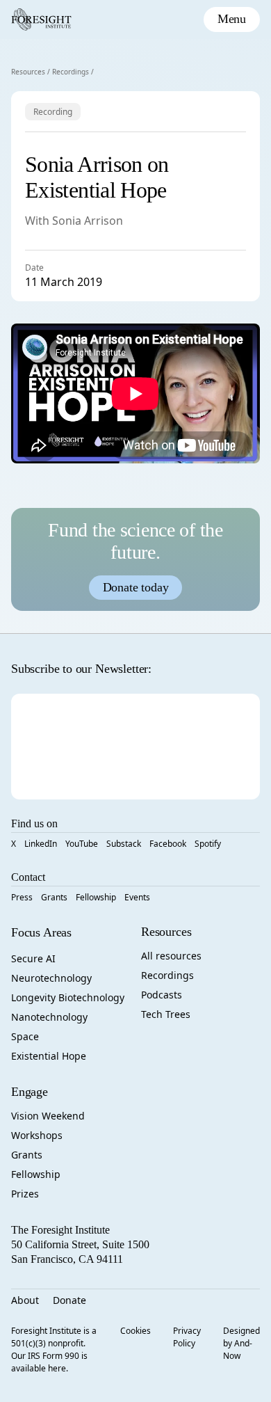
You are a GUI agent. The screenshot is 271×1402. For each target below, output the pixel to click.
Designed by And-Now (241, 1343)
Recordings (70, 72)
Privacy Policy (187, 1337)
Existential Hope (48, 1055)
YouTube (81, 844)
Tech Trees (165, 1014)
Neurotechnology (51, 978)
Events (137, 897)
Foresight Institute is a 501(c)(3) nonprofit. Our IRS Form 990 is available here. (54, 1349)
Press (22, 897)
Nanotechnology (49, 1016)
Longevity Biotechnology (67, 997)
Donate (69, 1300)
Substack (123, 844)
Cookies (135, 1331)
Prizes (25, 1193)
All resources (171, 955)
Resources (28, 72)
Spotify (208, 844)
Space (25, 1036)
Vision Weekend (48, 1115)
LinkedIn (40, 844)
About (25, 1300)
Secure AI (33, 958)
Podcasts (161, 994)
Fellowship (96, 897)
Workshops (37, 1135)
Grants (54, 897)
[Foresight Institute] (41, 19)
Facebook (167, 844)
